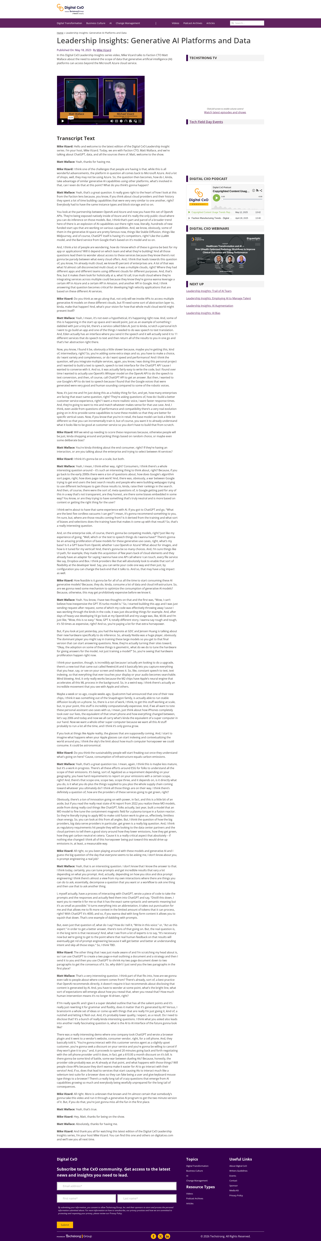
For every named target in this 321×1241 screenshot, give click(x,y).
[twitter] (160, 1236)
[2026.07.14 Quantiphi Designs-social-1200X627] (225, 235)
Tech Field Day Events (206, 122)
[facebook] (153, 1236)
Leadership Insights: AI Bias (203, 313)
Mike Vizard (104, 50)
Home (60, 32)
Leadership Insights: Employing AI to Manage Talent (218, 298)
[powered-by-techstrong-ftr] (74, 1236)
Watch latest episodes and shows (225, 112)
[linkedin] (167, 1236)
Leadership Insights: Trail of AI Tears (209, 291)
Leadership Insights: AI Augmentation (209, 305)
